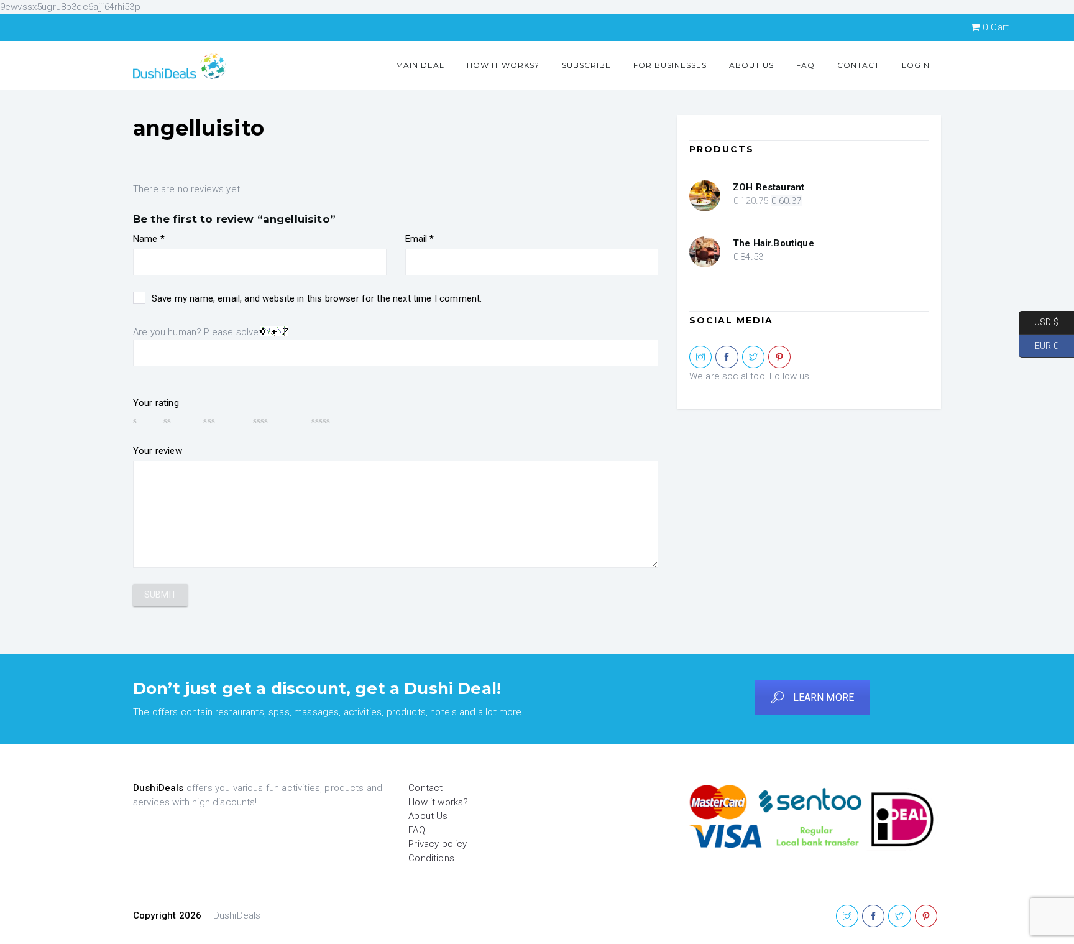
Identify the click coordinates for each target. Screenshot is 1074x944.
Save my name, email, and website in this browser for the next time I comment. (317, 298)
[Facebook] (726, 358)
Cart (996, 27)
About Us (751, 65)
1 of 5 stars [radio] (142, 420)
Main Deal (420, 65)
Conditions (431, 858)
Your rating (156, 403)
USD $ (1038, 322)
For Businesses (670, 65)
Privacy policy (437, 843)
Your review (157, 450)
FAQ (805, 65)
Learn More (824, 697)
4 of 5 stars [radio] (276, 420)
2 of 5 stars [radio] (177, 420)
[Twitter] (753, 358)
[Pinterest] (779, 358)
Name (149, 238)
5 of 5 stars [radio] (339, 420)
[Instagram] (700, 358)
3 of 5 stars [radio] (222, 420)
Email (419, 238)
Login (916, 65)
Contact (858, 65)
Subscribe (586, 65)
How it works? (503, 65)
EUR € (1038, 345)
